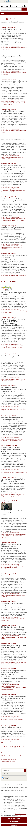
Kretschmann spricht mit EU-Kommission (11, 30)
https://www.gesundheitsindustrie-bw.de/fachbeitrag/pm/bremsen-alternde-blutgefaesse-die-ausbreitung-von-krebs (12, 439)
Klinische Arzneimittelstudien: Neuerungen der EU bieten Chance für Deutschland (13, 168)
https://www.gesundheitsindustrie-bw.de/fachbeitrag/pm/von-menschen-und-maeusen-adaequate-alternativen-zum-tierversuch (14, 471)
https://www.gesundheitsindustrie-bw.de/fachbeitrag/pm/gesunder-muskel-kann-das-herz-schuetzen (13, 618)
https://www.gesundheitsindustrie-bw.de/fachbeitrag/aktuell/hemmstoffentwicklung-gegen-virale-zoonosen (14, 311)
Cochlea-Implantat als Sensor (11, 728)
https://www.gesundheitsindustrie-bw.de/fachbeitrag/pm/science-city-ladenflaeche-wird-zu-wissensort (13, 275)
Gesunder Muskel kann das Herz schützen (12, 605)
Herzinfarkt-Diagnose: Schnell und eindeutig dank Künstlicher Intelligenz (13, 513)
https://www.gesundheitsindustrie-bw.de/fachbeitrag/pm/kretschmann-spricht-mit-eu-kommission (14, 47)
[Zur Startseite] (14, 6)
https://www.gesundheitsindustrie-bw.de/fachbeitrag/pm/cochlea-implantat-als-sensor (13, 741)
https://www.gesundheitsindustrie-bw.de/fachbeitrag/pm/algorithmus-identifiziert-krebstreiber (13, 595)
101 (24, 746)
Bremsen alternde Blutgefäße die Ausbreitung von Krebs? (12, 419)
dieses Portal (6, 777)
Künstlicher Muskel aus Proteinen (12, 111)
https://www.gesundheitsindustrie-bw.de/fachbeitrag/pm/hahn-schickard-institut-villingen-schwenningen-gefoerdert (13, 494)
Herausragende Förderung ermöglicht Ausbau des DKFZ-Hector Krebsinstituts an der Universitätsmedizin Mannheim (14, 322)
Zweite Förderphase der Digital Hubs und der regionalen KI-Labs (13, 647)
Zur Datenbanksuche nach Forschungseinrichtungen (9, 760)
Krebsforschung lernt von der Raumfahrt (11, 57)
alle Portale (6, 778)
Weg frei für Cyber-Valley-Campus (12, 627)
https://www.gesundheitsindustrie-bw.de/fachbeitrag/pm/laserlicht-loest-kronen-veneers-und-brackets (13, 157)
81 (17, 746)
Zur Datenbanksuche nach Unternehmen (12, 756)
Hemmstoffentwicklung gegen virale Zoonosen (13, 293)
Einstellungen (14, 825)
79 (12, 746)
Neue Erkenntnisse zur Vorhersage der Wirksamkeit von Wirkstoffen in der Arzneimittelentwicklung (14, 83)
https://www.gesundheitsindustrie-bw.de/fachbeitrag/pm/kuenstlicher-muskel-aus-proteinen (13, 130)
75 (15, 19)
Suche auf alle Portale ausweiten (10, 752)
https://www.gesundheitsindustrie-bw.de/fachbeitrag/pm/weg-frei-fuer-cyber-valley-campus (14, 637)
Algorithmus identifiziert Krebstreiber (14, 576)
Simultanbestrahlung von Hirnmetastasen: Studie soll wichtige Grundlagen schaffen (13, 390)
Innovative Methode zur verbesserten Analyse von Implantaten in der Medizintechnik (13, 698)
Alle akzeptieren (14, 821)
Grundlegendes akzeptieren (14, 818)
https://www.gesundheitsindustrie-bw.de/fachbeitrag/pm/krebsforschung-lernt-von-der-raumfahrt (14, 72)
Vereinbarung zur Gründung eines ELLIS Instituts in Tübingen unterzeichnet (12, 229)
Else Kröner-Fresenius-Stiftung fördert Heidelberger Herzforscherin (13, 200)
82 (19, 746)
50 (11, 19)
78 (10, 746)
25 (7, 19)
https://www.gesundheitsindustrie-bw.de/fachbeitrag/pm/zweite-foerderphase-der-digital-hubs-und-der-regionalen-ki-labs (13, 662)
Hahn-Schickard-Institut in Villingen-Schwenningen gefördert (14, 480)
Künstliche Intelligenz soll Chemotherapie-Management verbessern (11, 358)
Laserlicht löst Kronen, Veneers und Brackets (13, 140)
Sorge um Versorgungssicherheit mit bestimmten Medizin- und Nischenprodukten (13, 673)
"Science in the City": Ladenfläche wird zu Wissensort (14, 257)
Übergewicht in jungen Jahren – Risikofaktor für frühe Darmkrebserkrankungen (12, 546)
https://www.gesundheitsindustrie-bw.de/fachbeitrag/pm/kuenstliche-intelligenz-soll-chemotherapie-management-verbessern (13, 379)
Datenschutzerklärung (21, 814)
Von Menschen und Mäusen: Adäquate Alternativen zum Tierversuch (11, 449)
